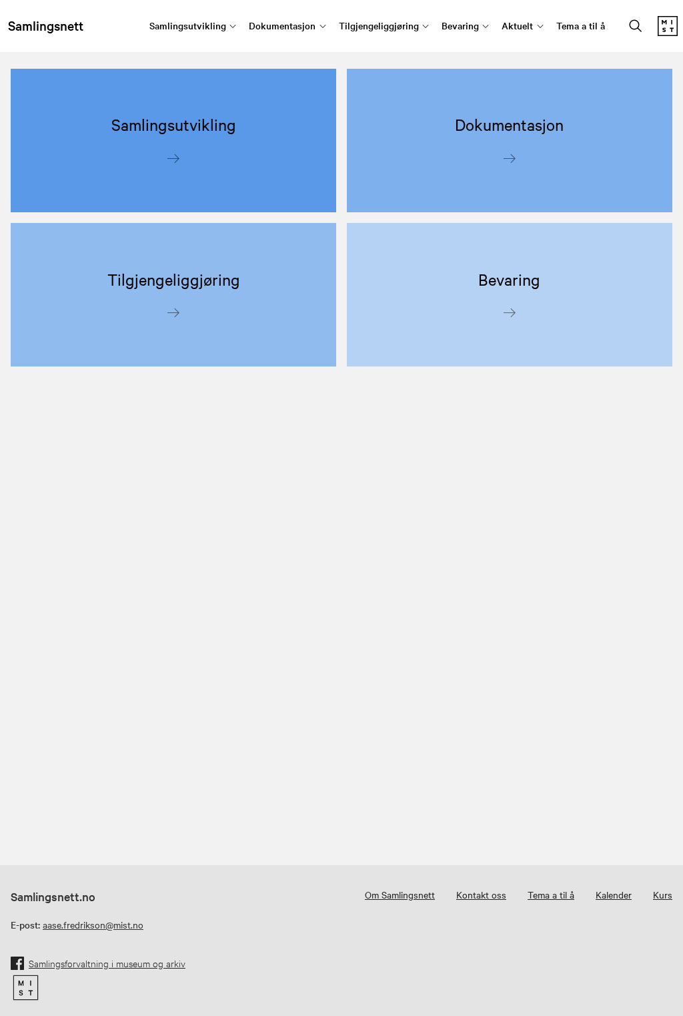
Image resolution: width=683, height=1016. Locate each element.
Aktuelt (517, 25)
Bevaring (460, 25)
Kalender (614, 894)
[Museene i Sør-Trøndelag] (668, 32)
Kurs (662, 894)
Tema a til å (580, 25)
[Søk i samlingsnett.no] (636, 27)
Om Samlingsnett (400, 894)
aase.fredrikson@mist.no (93, 924)
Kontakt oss (481, 894)
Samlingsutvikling (187, 25)
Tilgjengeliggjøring (379, 25)
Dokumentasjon (282, 25)
